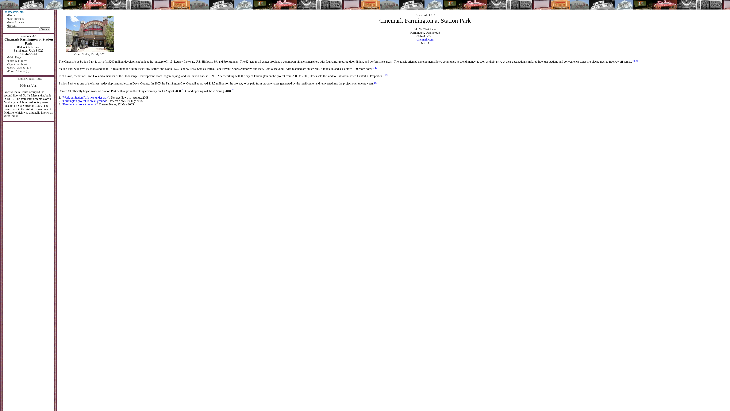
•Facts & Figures (17, 60)
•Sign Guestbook (17, 64)
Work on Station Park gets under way (85, 97)
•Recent (11, 25)
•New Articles (15, 22)
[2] (636, 60)
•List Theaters (15, 18)
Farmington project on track (79, 104)
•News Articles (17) (19, 67)
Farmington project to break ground (84, 101)
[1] (633, 60)
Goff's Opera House (30, 78)
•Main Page (14, 57)
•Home (11, 15)
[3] (387, 75)
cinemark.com (425, 39)
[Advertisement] (394, 139)
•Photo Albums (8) (18, 71)
